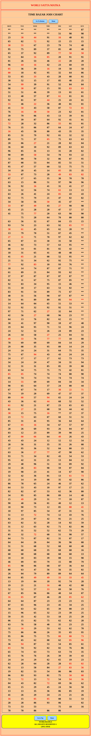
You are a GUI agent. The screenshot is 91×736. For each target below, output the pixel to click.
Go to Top (40, 718)
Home (53, 21)
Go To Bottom (40, 21)
